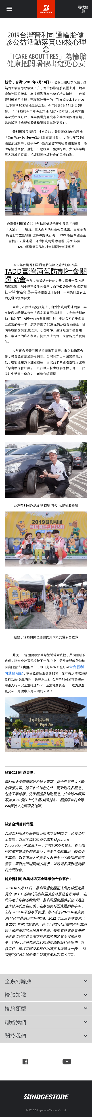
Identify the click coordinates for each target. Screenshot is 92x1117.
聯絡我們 (15, 1022)
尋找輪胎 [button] (83, 9)
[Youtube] (66, 1061)
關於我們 (15, 1035)
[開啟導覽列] (9, 9)
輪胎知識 (15, 994)
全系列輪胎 (18, 981)
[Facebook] (25, 1061)
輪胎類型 (15, 1008)
